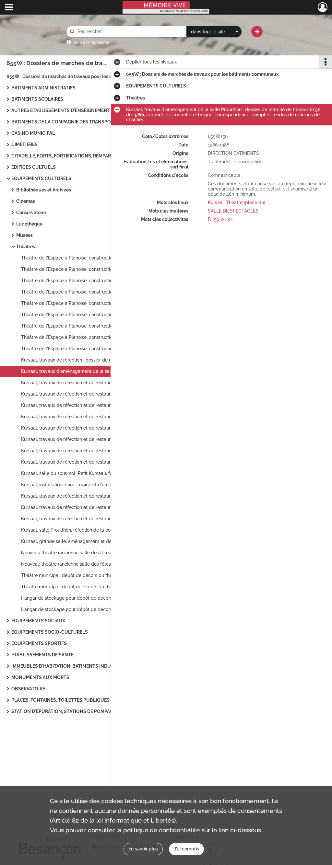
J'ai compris (186, 848)
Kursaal (216, 202)
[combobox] (214, 32)
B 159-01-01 (220, 219)
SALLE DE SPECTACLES (233, 210)
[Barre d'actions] (325, 61)
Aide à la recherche (91, 42)
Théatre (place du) (245, 202)
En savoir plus (143, 848)
